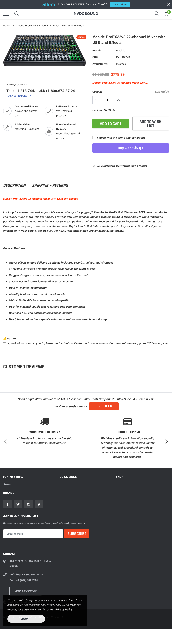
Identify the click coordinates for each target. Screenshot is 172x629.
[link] (7, 504)
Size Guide (162, 91)
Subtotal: (97, 110)
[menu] (6, 14)
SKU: (95, 57)
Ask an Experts (18, 95)
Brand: (96, 50)
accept (26, 619)
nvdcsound (86, 14)
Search (7, 484)
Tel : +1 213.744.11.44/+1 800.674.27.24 (40, 91)
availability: (100, 63)
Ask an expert (25, 591)
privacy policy (64, 609)
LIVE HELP (103, 406)
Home (6, 25)
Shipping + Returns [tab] (50, 185)
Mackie (120, 50)
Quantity (97, 91)
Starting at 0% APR (92, 4)
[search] (17, 14)
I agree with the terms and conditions (120, 137)
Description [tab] (14, 185)
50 (98, 165)
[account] (156, 13)
